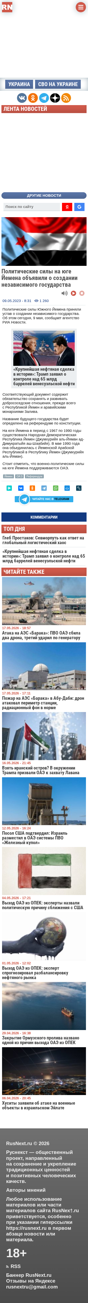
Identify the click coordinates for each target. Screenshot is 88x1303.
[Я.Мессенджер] (9, 488)
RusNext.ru (19, 1143)
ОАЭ (19, 476)
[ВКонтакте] (20, 488)
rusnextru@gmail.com (32, 1287)
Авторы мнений (26, 1190)
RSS (13, 1266)
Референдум (34, 476)
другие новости (44, 195)
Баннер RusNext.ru (29, 1275)
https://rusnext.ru (26, 1228)
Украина (19, 84)
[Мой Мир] (67, 488)
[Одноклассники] (32, 488)
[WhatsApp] (55, 488)
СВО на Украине (58, 84)
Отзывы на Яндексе (30, 1281)
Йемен (8, 476)
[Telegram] (44, 488)
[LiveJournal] (78, 488)
